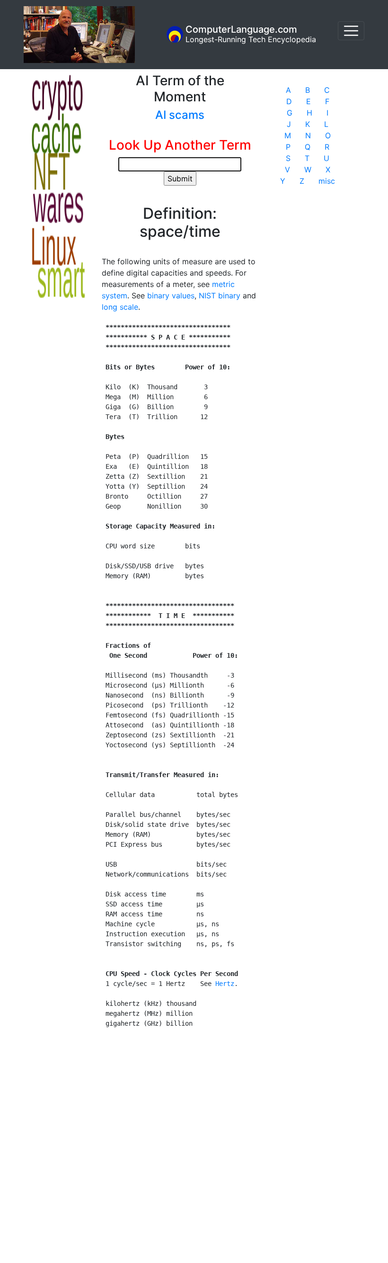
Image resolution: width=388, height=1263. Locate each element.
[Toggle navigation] (351, 30)
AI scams (179, 115)
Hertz (224, 983)
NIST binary (219, 295)
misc (326, 181)
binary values (170, 295)
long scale (120, 307)
